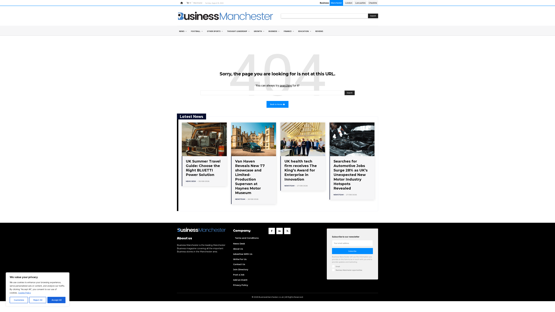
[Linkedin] (279, 231)
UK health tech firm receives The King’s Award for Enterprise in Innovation (300, 170)
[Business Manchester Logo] (225, 16)
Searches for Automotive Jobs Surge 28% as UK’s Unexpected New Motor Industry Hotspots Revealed (351, 174)
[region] (37, 289)
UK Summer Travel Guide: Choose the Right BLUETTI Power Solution (203, 168)
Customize (19, 300)
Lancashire (360, 3)
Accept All (56, 300)
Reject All (37, 300)
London (348, 3)
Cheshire (373, 3)
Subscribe (352, 251)
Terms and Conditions (247, 238)
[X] (287, 231)
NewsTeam (240, 199)
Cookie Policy (24, 292)
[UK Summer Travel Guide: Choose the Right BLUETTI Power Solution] (204, 139)
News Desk (191, 181)
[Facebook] (272, 231)
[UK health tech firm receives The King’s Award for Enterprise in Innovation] (302, 139)
